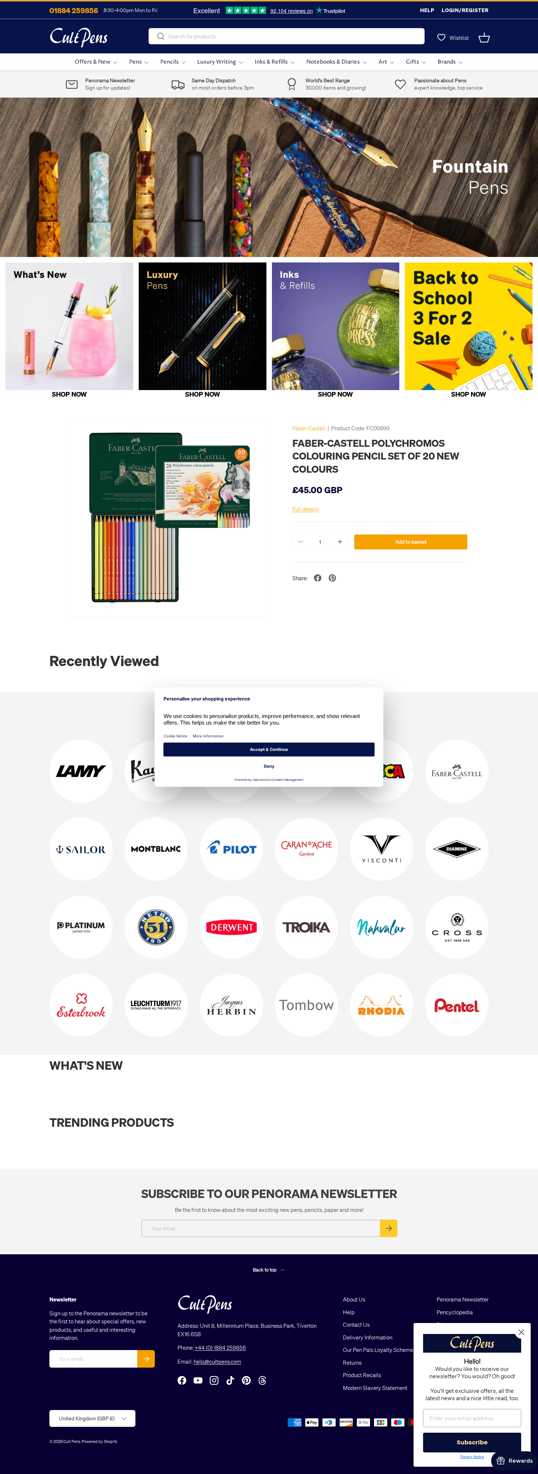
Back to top (265, 1269)
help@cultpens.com (217, 1361)
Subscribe (472, 1442)
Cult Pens (71, 1441)
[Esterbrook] (81, 1005)
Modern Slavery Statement (375, 1387)
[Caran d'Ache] (306, 849)
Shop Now (69, 394)
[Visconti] (381, 849)
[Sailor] (81, 849)
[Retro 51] (156, 927)
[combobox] (287, 36)
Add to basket (411, 541)
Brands (447, 62)
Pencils (169, 62)
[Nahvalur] (381, 927)
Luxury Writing (216, 62)
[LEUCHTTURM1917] (156, 1005)
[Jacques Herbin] (231, 1005)
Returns (352, 1362)
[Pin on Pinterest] (332, 578)
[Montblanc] (156, 849)
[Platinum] (81, 927)
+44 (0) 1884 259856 (220, 1347)
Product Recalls (362, 1375)
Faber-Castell (308, 428)
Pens (135, 62)
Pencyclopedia (455, 1312)
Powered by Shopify (99, 1441)
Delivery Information (367, 1337)
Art (382, 62)
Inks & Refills (271, 62)
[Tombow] (306, 1005)
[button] (484, 38)
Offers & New (93, 62)
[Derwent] (231, 927)
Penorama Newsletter (463, 1299)
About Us (354, 1299)
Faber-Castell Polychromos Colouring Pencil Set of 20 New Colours (375, 455)
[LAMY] (81, 771)
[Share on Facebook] (317, 578)
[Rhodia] (381, 1005)
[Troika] (306, 927)
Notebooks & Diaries (333, 62)
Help (427, 10)
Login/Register (465, 10)
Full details (305, 509)
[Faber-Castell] (457, 771)
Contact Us (356, 1324)
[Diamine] (457, 849)
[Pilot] (231, 849)
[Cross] (457, 927)
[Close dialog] (521, 1332)
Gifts (412, 62)
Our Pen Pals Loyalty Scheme (378, 1349)
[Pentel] (457, 1005)
